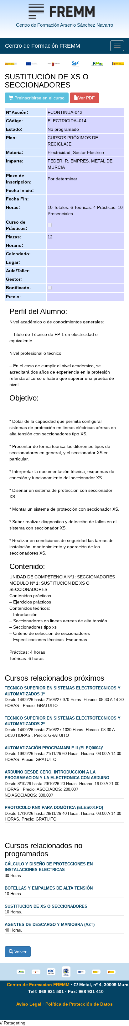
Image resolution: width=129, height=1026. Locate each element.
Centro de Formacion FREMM (38, 984)
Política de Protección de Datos (79, 1004)
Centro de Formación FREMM (42, 46)
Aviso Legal (28, 1004)
